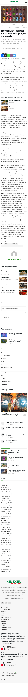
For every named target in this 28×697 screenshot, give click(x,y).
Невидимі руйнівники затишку (8, 284)
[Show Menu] (2, 2)
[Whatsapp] (8, 55)
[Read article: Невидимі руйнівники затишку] (23, 286)
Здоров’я (3, 358)
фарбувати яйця (18, 246)
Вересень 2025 (5, 507)
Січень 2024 (4, 551)
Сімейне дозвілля (6, 381)
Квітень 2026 (4, 491)
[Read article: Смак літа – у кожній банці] (23, 292)
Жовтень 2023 (5, 558)
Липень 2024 (4, 538)
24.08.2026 (12, 102)
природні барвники (7, 246)
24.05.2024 (11, 343)
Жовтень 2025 (5, 505)
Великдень (8, 243)
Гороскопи (4, 384)
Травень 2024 (5, 542)
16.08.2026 (15, 285)
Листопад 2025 (5, 502)
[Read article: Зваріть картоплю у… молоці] (4, 102)
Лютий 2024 (4, 549)
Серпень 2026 (5, 483)
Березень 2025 (5, 520)
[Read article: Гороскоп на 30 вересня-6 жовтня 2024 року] (4, 335)
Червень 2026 (5, 487)
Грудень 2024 (5, 527)
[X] (5, 55)
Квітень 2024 (4, 544)
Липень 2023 (4, 564)
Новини (3, 361)
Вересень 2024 (5, 533)
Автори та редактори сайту (7, 672)
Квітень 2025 (4, 518)
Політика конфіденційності (7, 675)
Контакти (19, 672)
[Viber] (11, 55)
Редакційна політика (12, 673)
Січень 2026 (4, 498)
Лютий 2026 (4, 496)
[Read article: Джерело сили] (4, 108)
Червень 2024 (5, 540)
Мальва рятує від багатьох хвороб (14, 422)
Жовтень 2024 (5, 531)
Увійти (25, 303)
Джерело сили (13, 107)
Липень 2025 (4, 511)
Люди (2, 364)
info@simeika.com (18, 598)
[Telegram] (14, 55)
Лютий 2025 (4, 522)
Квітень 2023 (4, 571)
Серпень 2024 (5, 536)
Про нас (3, 673)
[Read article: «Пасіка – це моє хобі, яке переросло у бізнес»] (4, 341)
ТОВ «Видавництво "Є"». (13, 678)
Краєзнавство (5, 370)
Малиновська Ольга (10, 48)
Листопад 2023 (5, 555)
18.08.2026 (12, 108)
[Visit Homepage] (14, 2)
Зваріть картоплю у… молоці (18, 100)
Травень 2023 (5, 569)
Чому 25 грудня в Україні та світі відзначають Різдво (11, 415)
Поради (3, 378)
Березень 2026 (5, 494)
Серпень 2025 (5, 509)
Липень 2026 (4, 485)
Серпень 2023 (5, 562)
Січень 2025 (4, 525)
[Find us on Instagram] (6, 603)
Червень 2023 (5, 566)
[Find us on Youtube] (9, 603)
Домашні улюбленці (6, 367)
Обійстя (3, 375)
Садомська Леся (8, 279)
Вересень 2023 (5, 560)
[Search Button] (26, 2)
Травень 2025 (5, 516)
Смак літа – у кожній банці (7, 290)
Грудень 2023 (5, 553)
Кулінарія (3, 373)
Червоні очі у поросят (11, 440)
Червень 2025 (5, 514)
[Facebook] (2, 55)
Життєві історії (5, 355)
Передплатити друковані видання (10, 348)
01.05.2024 (19, 48)
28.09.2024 (11, 336)
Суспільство (4, 352)
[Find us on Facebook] (2, 603)
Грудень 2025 (4, 500)
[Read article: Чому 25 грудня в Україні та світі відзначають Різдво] (14, 402)
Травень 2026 (5, 489)
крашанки (14, 243)
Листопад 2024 (5, 529)
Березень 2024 (5, 547)
